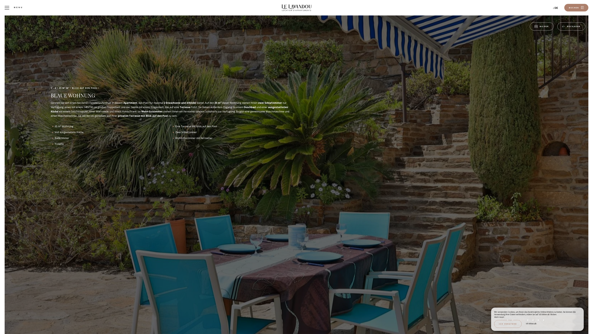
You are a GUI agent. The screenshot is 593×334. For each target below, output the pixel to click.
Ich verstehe (508, 324)
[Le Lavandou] (296, 8)
